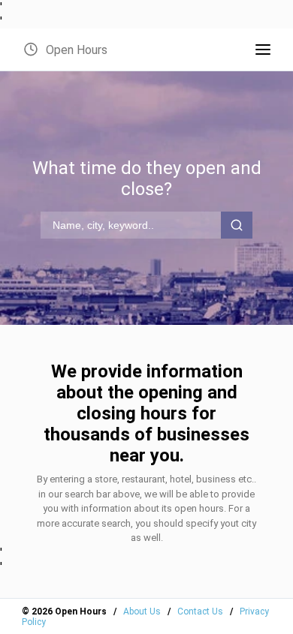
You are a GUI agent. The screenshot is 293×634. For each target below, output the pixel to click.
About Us (142, 611)
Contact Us (200, 611)
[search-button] (237, 225)
